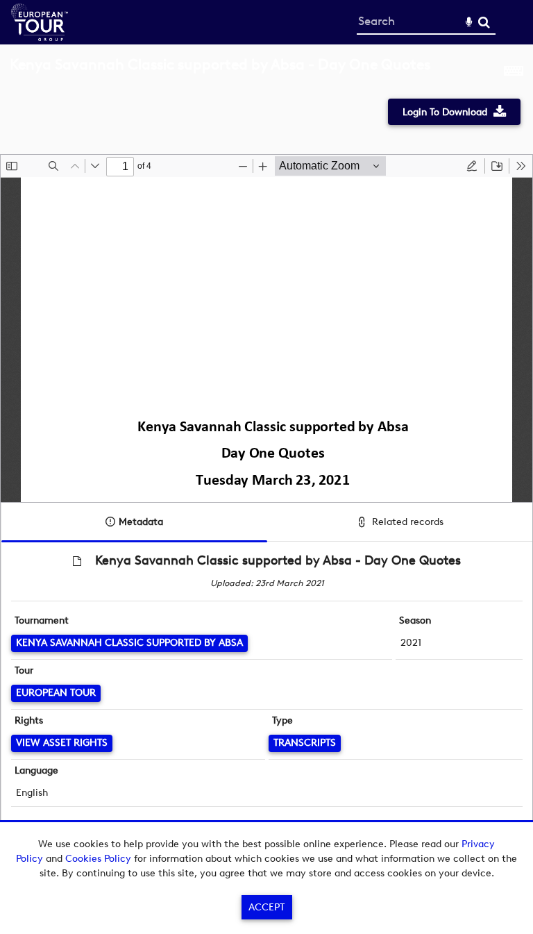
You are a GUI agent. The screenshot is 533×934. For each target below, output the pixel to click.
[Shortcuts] (513, 72)
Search (484, 22)
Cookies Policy (98, 859)
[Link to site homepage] (39, 37)
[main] (266, 454)
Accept (266, 907)
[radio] (472, 166)
